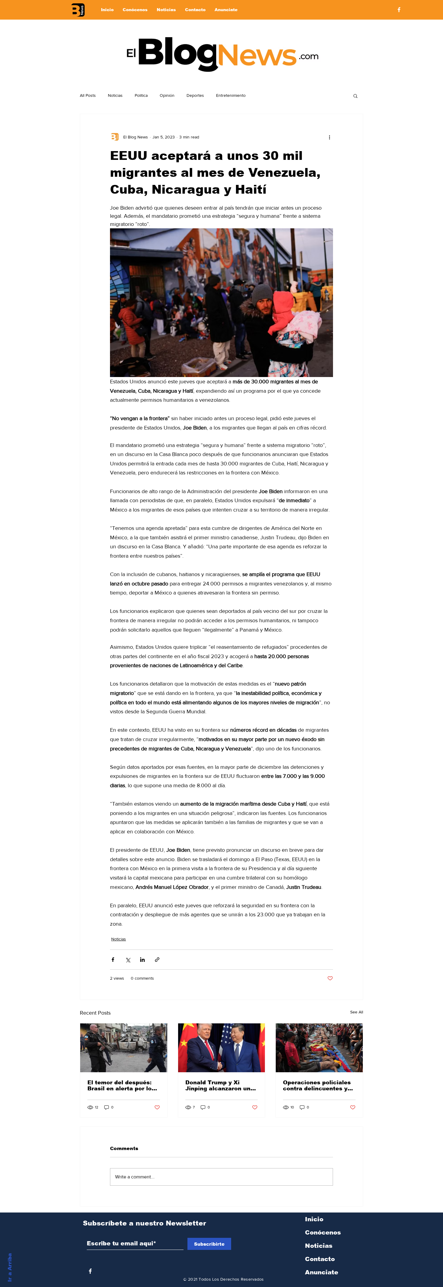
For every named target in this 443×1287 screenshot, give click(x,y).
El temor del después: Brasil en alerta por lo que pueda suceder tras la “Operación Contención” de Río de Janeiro (122, 1085)
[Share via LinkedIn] (142, 959)
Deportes (195, 95)
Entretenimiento (231, 95)
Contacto (320, 1259)
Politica (141, 95)
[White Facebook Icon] (90, 1271)
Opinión (167, 95)
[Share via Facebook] (113, 959)
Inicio (314, 1219)
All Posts (88, 95)
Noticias (115, 95)
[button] (355, 95)
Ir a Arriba (10, 1267)
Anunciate (321, 1272)
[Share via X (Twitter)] (127, 959)
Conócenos (323, 1232)
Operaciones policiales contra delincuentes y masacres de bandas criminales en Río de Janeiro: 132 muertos (317, 1085)
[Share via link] (157, 959)
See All (356, 1012)
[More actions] (329, 137)
